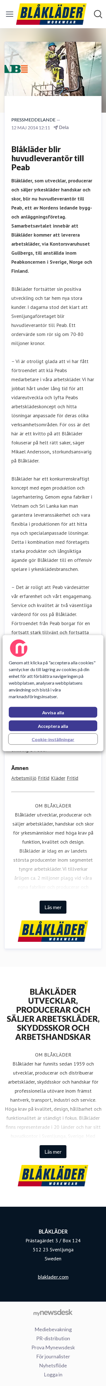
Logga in (53, 1374)
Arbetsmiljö (23, 778)
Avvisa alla (53, 712)
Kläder (58, 778)
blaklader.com (53, 1277)
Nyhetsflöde (53, 1365)
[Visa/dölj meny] (9, 14)
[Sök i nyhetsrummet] (98, 14)
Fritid (43, 778)
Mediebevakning (53, 1329)
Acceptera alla (53, 725)
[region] (53, 693)
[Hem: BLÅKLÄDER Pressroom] (51, 14)
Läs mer (53, 907)
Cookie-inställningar (53, 739)
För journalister (53, 1356)
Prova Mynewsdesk (53, 1347)
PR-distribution (53, 1338)
